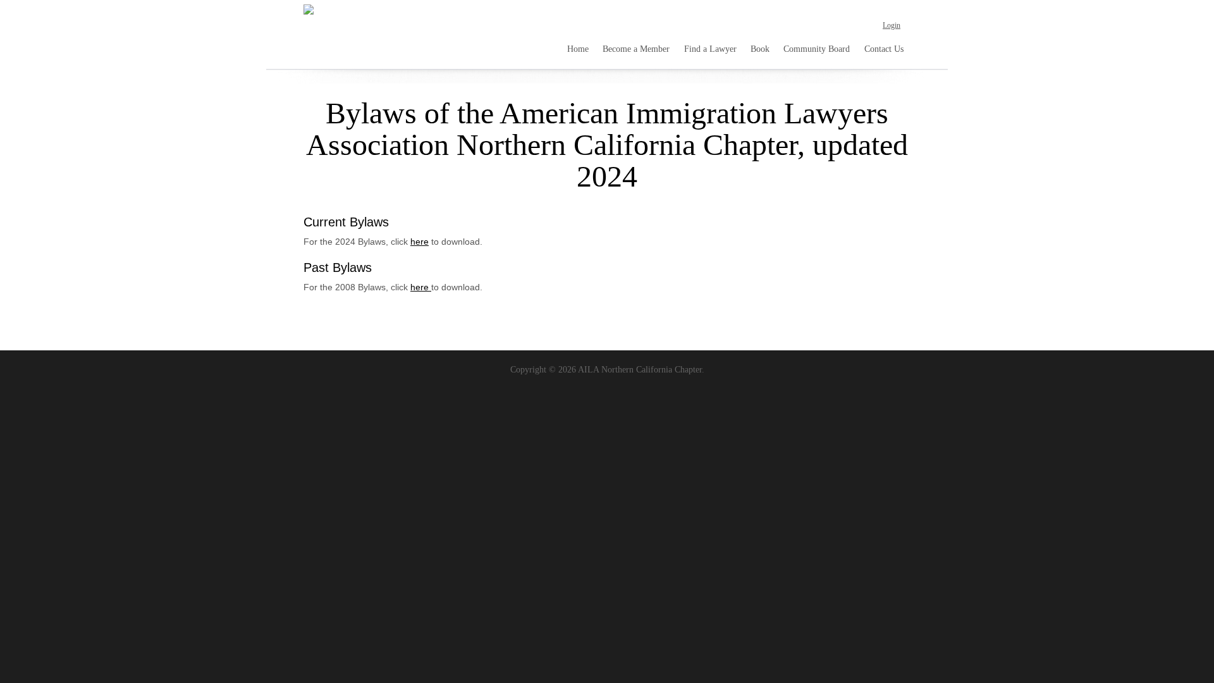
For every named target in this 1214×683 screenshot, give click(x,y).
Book (760, 49)
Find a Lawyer (710, 49)
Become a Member (636, 49)
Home (578, 49)
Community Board (816, 49)
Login (891, 25)
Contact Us (884, 49)
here (419, 242)
